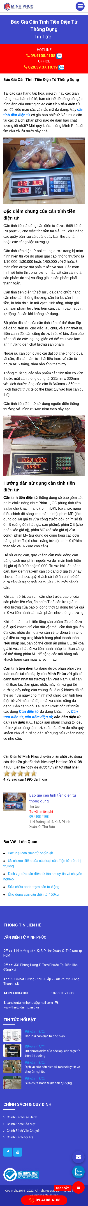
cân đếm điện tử (38, 717)
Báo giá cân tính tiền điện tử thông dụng (41, 79)
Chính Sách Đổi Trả (20, 1137)
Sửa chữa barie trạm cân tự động (33, 887)
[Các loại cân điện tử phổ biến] (12, 1035)
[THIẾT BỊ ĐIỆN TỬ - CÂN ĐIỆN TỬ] (18, 6)
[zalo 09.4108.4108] (59, 55)
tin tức (42, 37)
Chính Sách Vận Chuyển (23, 1131)
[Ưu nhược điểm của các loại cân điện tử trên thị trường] (12, 1050)
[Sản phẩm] (78, 1187)
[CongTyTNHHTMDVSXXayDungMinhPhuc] (7, 1152)
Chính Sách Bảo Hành (22, 1117)
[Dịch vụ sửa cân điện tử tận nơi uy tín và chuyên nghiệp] (12, 1066)
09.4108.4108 (42, 55)
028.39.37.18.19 (43, 67)
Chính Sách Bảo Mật (21, 1124)
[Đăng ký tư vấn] (78, 1157)
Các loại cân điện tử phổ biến (30, 853)
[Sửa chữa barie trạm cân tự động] (12, 1082)
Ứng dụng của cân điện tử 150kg (33, 894)
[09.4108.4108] (78, 1172)
